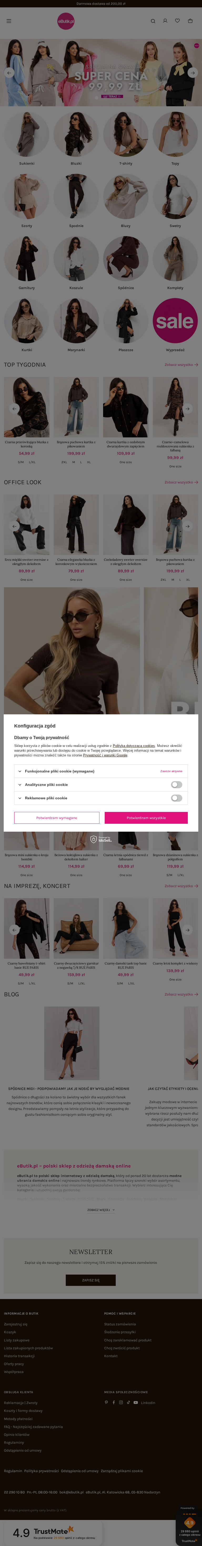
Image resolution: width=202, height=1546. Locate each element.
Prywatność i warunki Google (105, 755)
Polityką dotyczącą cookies (134, 746)
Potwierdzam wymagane (56, 817)
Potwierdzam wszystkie (146, 817)
